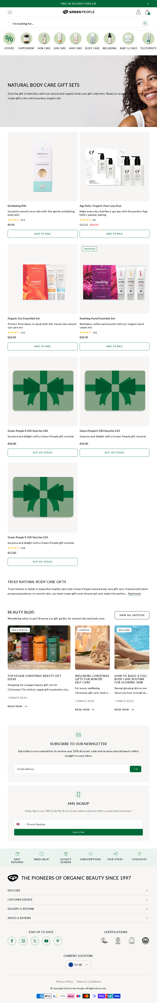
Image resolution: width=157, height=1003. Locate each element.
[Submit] (135, 769)
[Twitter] (35, 942)
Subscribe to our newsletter (78, 744)
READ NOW (15, 706)
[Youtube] (46, 942)
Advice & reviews (19, 918)
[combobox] (20, 824)
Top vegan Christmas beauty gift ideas (34, 677)
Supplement (26, 48)
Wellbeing (110, 48)
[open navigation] (10, 12)
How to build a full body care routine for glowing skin (130, 679)
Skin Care (44, 48)
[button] (148, 3)
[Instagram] (23, 942)
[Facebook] (12, 942)
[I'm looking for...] (145, 23)
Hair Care (75, 48)
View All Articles (132, 615)
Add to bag (42, 234)
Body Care (92, 48)
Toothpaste (148, 48)
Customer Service (20, 899)
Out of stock (42, 453)
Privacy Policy (64, 981)
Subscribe (78, 832)
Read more (134, 593)
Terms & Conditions (88, 981)
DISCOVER (14, 890)
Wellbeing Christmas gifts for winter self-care (92, 679)
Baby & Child (128, 48)
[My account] (138, 12)
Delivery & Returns (21, 909)
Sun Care (60, 48)
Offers (9, 48)
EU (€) (78, 964)
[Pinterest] (58, 942)
